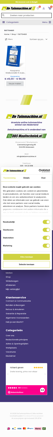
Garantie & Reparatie (16, 313)
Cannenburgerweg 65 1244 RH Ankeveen (26, 145)
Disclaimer (11, 356)
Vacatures (11, 351)
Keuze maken (15, 83)
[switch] (46, 230)
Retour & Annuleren (15, 309)
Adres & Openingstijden (17, 343)
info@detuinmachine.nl (26, 156)
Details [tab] (26, 178)
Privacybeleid (37, 416)
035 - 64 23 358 (26, 166)
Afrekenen (11, 285)
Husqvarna (15, 76)
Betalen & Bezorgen (15, 305)
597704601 (22, 34)
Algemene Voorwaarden (17, 317)
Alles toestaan (26, 257)
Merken (9, 272)
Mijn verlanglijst (13, 289)
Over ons (10, 335)
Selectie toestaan (26, 264)
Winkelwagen (12, 281)
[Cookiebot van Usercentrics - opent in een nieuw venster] (39, 170)
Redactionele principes (17, 339)
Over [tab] (43, 178)
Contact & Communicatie (18, 301)
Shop (14, 34)
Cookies (27, 416)
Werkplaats (11, 347)
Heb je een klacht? (14, 322)
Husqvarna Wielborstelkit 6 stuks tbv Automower (15, 71)
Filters (10, 39)
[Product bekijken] (22, 48)
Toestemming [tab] (9, 178)
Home (6, 34)
